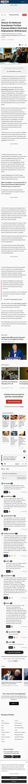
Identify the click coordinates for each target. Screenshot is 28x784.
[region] (14, 772)
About (2, 730)
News (2, 720)
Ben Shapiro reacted (20, 303)
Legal (16, 730)
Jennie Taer (3, 39)
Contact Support (18, 723)
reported (3, 140)
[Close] (26, 762)
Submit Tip (14, 703)
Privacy (3, 741)
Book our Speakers (5, 737)
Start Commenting (14, 401)
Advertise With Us (5, 732)
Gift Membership (18, 725)
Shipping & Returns (19, 734)
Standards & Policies (19, 737)
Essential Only (14, 777)
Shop (2, 725)
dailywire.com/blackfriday (13, 186)
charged (15, 162)
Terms (2, 739)
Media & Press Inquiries (20, 732)
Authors (3, 734)
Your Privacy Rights (19, 727)
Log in (22, 406)
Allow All (14, 781)
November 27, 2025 (17, 299)
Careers (16, 720)
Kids (2, 727)
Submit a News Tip (19, 739)
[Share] (25, 45)
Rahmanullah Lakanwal (7, 89)
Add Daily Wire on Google (15, 71)
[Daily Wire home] (14, 15)
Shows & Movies (5, 723)
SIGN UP (24, 14)
